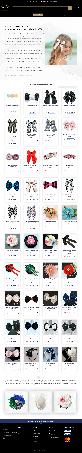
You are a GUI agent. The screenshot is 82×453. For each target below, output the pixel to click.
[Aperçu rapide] (9, 111)
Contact (58, 15)
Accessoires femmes (26, 15)
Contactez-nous (21, 437)
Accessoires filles (37, 15)
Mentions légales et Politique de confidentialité (37, 436)
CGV (34, 430)
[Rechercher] (70, 8)
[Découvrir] (16, 402)
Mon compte (21, 433)
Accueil (17, 15)
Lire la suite (13, 111)
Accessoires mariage (49, 15)
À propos (64, 15)
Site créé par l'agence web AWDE (41, 450)
